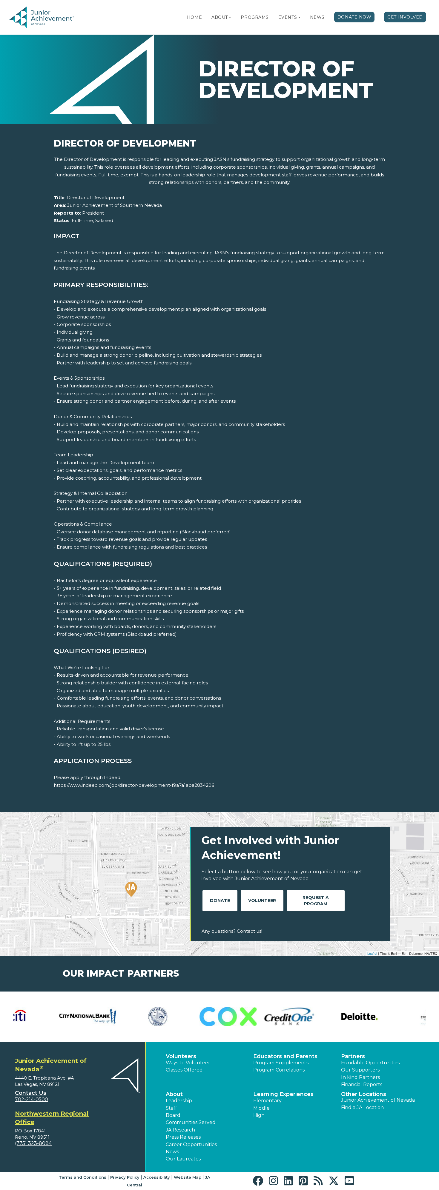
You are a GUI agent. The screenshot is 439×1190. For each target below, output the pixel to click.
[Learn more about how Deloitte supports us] (114, 1016)
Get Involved (405, 17)
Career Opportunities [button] (191, 1144)
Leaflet (372, 953)
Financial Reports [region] (361, 1084)
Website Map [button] (187, 1177)
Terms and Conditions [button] (82, 1177)
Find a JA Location (362, 1107)
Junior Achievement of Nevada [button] (378, 1100)
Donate (220, 900)
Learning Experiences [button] (283, 1094)
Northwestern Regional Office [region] (52, 1118)
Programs (254, 17)
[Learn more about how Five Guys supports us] (395, 1016)
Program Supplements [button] (280, 1063)
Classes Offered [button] (184, 1070)
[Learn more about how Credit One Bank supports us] (44, 1016)
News (317, 17)
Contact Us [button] (30, 1093)
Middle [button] (261, 1108)
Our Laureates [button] (183, 1159)
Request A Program (316, 900)
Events (287, 17)
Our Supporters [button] (360, 1070)
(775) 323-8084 (33, 1143)
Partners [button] (353, 1056)
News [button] (172, 1151)
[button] (230, 17)
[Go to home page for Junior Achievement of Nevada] (43, 17)
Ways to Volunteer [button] (188, 1063)
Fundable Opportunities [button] (370, 1063)
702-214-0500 (31, 1099)
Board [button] (173, 1115)
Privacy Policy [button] (124, 1177)
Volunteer (262, 900)
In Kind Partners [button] (360, 1077)
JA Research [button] (180, 1130)
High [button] (259, 1115)
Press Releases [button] (183, 1137)
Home (194, 17)
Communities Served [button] (191, 1122)
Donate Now (354, 17)
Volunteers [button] (181, 1056)
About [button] (174, 1094)
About (219, 17)
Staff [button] (171, 1108)
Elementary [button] (267, 1100)
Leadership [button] (179, 1100)
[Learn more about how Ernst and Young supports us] (254, 1016)
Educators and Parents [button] (285, 1056)
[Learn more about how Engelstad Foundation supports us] (184, 1016)
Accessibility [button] (156, 1177)
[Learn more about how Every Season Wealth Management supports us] (324, 1016)
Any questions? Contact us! (232, 931)
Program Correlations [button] (279, 1070)
